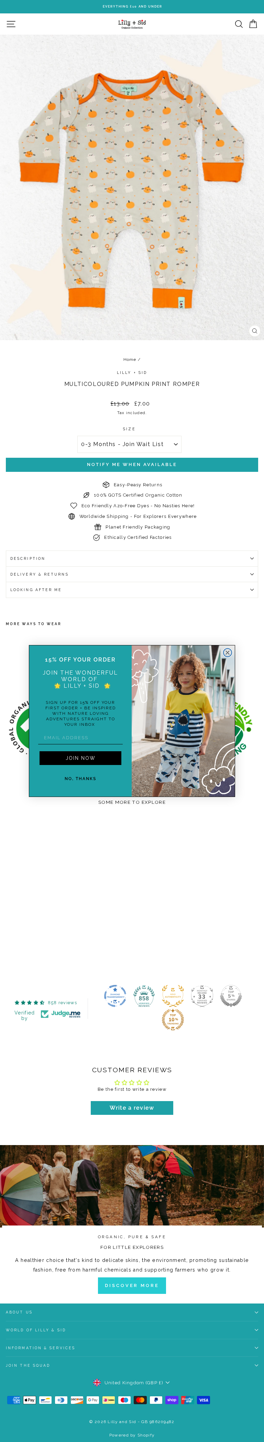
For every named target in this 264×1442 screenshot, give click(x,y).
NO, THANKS (80, 778)
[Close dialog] (227, 652)
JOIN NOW (81, 758)
